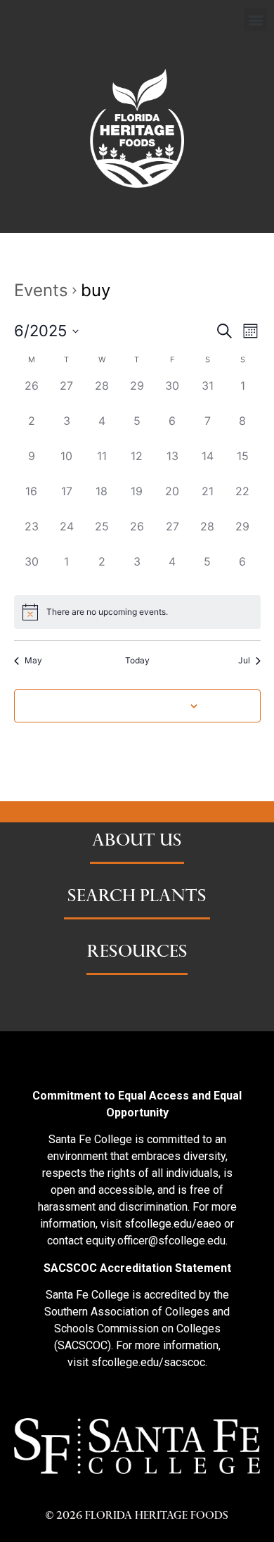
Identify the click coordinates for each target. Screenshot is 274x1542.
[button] (255, 19)
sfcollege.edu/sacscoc (148, 1362)
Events (41, 290)
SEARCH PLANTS (137, 897)
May (33, 660)
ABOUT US (137, 842)
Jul (244, 660)
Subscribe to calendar (130, 705)
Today (137, 660)
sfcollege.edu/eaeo (172, 1223)
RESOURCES (137, 953)
